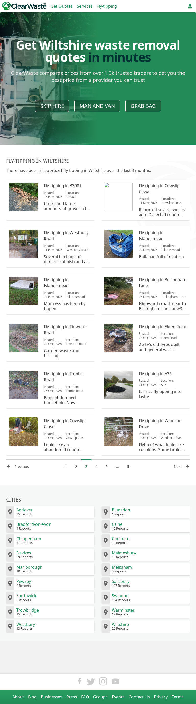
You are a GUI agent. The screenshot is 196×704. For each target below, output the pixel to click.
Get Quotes (62, 6)
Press (71, 697)
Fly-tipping (107, 6)
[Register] (190, 6)
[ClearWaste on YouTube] (115, 683)
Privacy (161, 697)
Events (118, 697)
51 (129, 466)
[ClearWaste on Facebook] (80, 683)
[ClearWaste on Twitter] (91, 683)
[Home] (24, 6)
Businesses (51, 697)
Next (178, 466)
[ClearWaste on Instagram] (103, 683)
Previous (21, 466)
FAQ (85, 697)
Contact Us (139, 697)
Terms (178, 697)
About (18, 697)
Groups (100, 697)
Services (85, 6)
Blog (32, 697)
